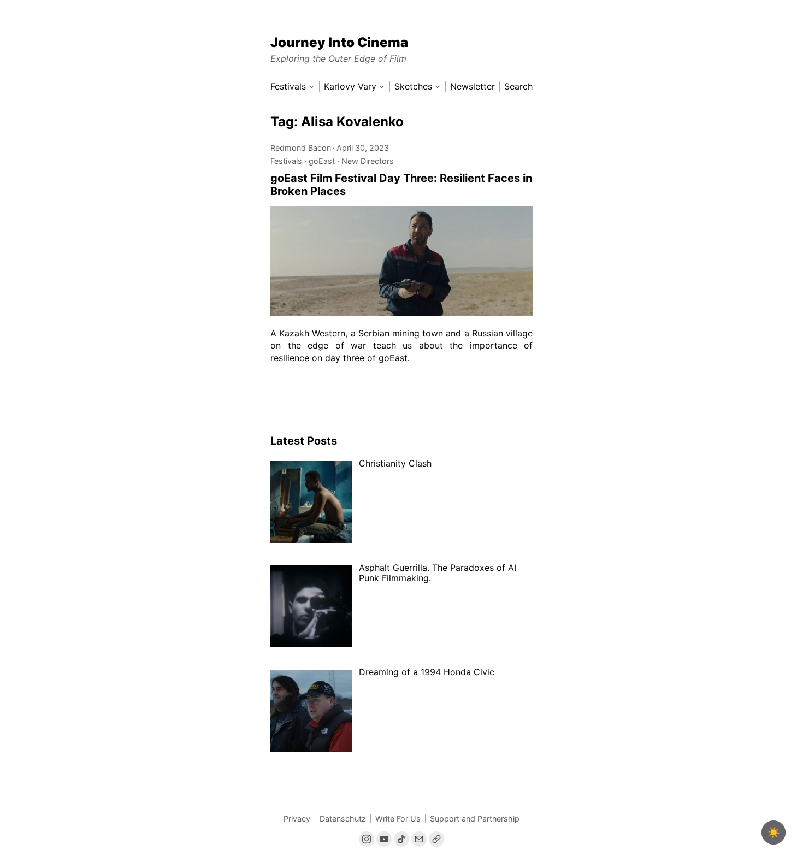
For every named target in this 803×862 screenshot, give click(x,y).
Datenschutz (343, 818)
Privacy (297, 818)
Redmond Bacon (300, 147)
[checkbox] (773, 832)
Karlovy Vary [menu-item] (350, 86)
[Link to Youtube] (384, 839)
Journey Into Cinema (339, 42)
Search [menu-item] (518, 86)
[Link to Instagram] (366, 839)
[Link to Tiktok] (401, 839)
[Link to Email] (419, 839)
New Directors (367, 161)
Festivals (286, 161)
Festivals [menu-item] (288, 86)
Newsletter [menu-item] (472, 86)
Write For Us (398, 818)
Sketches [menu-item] (413, 86)
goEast (322, 161)
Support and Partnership (474, 818)
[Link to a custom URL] (436, 839)
